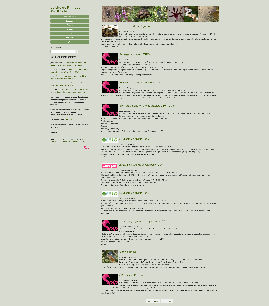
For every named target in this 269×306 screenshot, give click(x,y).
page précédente (153, 301)
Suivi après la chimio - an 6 (134, 192)
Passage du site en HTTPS (134, 54)
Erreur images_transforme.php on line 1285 (143, 221)
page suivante (167, 301)
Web (70, 42)
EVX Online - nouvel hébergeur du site (140, 82)
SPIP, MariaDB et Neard (132, 275)
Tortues (70, 33)
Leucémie (70, 21)
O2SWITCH (68, 120)
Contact (74, 142)
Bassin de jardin (70, 17)
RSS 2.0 (82, 142)
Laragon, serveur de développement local (141, 164)
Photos (70, 29)
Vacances (70, 38)
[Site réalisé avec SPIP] (86, 148)
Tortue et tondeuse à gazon (134, 26)
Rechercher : (55, 48)
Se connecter (65, 142)
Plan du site (54, 142)
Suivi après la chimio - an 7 (134, 139)
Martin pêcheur (127, 251)
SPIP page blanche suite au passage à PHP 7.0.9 (147, 105)
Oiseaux (70, 25)
